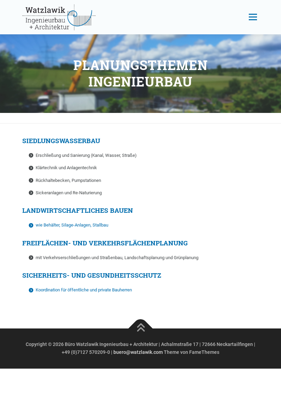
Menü (252, 17)
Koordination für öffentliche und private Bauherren (84, 289)
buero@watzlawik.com (138, 352)
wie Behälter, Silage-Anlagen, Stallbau (72, 225)
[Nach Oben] (141, 328)
